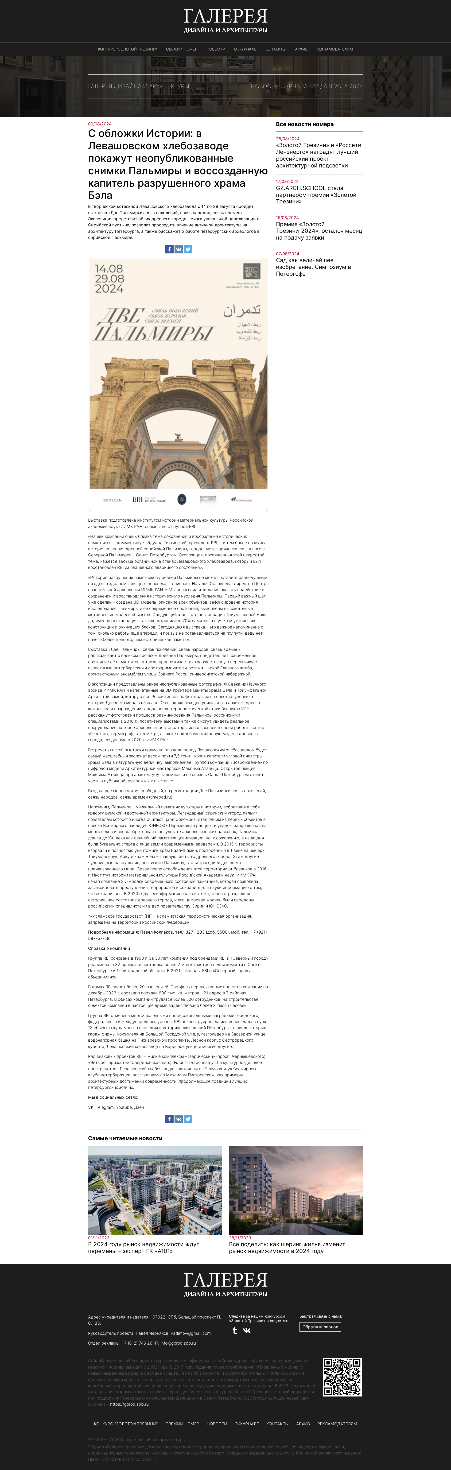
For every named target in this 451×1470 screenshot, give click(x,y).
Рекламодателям (334, 49)
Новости (215, 49)
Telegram (105, 1107)
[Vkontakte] (179, 249)
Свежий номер (181, 49)
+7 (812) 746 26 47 (140, 1343)
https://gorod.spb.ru (129, 1404)
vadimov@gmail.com (191, 1333)
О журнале (245, 49)
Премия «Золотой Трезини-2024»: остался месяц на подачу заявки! (319, 231)
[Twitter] (188, 249)
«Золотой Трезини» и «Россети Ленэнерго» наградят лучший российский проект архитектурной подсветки (318, 155)
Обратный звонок (320, 1326)
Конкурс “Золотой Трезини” (127, 49)
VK (90, 1107)
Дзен (139, 1107)
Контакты (275, 49)
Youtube (124, 1107)
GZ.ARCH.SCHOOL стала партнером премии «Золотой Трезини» (316, 195)
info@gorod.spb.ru (178, 1343)
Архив (301, 49)
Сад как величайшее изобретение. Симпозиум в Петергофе (313, 267)
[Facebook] (169, 249)
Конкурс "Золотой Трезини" (126, 1423)
